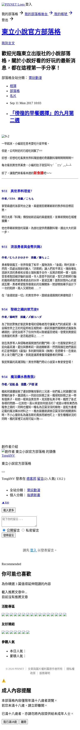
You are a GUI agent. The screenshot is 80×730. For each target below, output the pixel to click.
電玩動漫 (35, 78)
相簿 (13, 86)
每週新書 (33, 495)
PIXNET (19, 668)
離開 (23, 721)
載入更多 (8, 510)
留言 (40, 478)
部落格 (15, 91)
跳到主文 (8, 43)
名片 (13, 96)
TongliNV (8, 455)
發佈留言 (8, 535)
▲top (5, 502)
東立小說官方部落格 (31, 31)
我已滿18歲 (10, 721)
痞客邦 (31, 478)
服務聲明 (44, 673)
